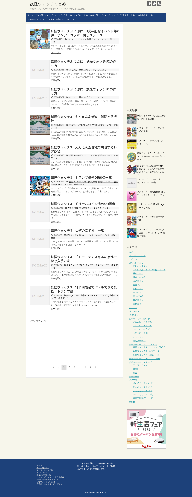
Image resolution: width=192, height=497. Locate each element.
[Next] (90, 367)
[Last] (96, 367)
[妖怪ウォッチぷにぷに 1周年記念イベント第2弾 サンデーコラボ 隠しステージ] (40, 39)
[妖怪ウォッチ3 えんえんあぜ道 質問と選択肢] (40, 125)
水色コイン (138, 281)
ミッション (138, 337)
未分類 (132, 402)
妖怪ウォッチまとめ (48, 4)
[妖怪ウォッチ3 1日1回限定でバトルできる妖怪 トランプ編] (40, 295)
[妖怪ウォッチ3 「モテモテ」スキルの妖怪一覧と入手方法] (40, 265)
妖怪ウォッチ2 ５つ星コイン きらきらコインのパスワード (151, 156)
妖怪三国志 (134, 380)
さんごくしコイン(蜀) (143, 391)
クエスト (133, 307)
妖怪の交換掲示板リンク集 (142, 15)
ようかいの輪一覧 (90, 15)
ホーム (30, 15)
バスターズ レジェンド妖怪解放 (114, 15)
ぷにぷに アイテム (142, 322)
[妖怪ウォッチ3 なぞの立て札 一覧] (40, 238)
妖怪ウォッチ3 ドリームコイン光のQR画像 (83, 204)
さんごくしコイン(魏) (143, 394)
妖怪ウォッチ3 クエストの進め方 (149, 347)
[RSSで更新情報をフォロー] (159, 3)
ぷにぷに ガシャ (137, 255)
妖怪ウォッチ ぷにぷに (37, 19)
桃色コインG (139, 277)
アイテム (133, 259)
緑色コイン (138, 289)
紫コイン (137, 285)
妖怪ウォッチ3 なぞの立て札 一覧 (77, 230)
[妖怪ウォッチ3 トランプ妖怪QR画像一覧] (40, 185)
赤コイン (137, 292)
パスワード (134, 311)
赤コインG (138, 296)
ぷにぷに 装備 (76, 70)
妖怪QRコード (73, 295)
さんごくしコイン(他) (143, 383)
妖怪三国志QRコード (143, 398)
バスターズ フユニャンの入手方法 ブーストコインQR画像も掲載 (151, 232)
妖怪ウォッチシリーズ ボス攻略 (144, 358)
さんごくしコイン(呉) (143, 387)
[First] (53, 367)
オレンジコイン (140, 266)
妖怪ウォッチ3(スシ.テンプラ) (83, 125)
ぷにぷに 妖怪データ (143, 329)
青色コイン (138, 300)
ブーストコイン (140, 365)
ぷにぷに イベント (76, 39)
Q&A (131, 252)
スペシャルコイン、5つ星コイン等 (149, 270)
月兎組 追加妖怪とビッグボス (61, 19)
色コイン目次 (75, 15)
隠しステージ (139, 341)
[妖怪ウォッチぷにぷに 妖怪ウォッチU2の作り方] (40, 69)
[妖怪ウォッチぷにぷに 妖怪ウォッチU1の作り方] (40, 97)
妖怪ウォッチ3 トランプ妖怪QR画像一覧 (81, 177)
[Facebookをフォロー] (149, 3)
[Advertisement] (52, 340)
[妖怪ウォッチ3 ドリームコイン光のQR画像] (40, 212)
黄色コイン (138, 304)
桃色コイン (138, 273)
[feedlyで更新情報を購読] (154, 3)
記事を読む (56, 53)
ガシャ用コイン (42, 15)
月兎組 (136, 369)
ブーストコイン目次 (59, 15)
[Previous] (58, 367)
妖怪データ (134, 376)
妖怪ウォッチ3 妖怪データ (146, 351)
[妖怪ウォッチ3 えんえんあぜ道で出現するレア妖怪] (40, 155)
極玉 (135, 373)
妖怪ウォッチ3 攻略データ (71, 184)
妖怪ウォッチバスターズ (140, 362)
